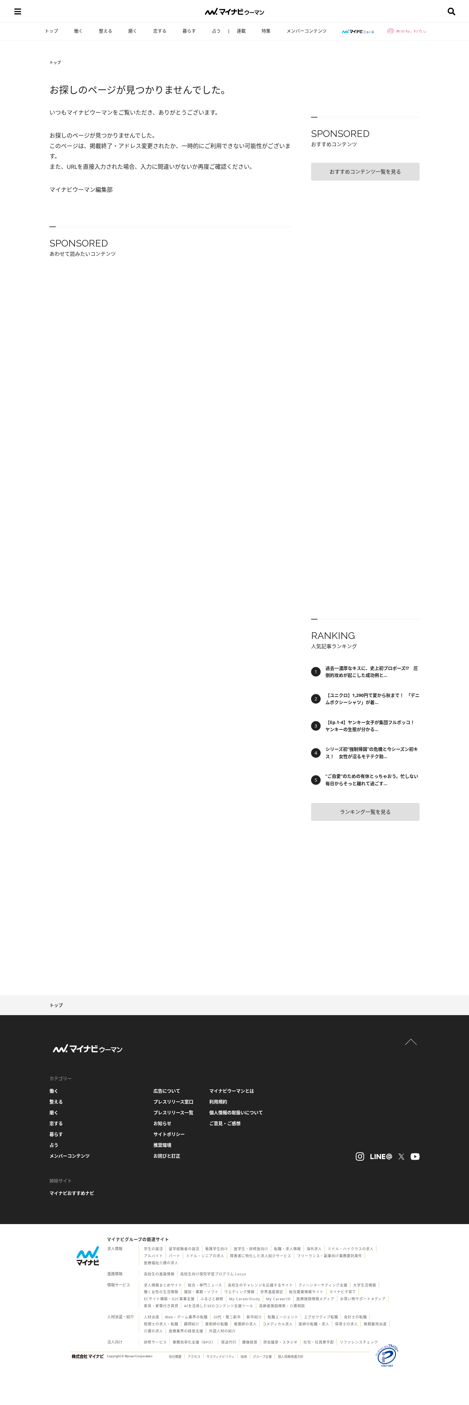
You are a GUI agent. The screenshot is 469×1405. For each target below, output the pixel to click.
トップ (51, 31)
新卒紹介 (254, 1317)
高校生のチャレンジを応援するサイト (260, 1285)
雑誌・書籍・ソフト (201, 1291)
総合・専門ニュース (205, 1285)
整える (105, 31)
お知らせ (162, 1123)
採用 (244, 1356)
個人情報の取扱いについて (236, 1112)
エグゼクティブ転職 (321, 1317)
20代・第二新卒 (227, 1317)
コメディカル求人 (278, 1324)
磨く (132, 31)
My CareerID (278, 1298)
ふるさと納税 (211, 1298)
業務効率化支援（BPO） (194, 1342)
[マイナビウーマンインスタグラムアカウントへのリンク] (360, 1156)
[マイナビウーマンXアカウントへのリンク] (401, 1156)
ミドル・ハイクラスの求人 (351, 1248)
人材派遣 (151, 1317)
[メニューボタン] (17, 11)
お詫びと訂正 (166, 1156)
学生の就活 (153, 1248)
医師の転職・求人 (314, 1324)
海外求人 (314, 1248)
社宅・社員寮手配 (318, 1342)
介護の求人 (153, 1331)
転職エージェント (283, 1317)
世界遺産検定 (271, 1291)
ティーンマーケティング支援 (323, 1285)
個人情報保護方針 (290, 1356)
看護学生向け (216, 1248)
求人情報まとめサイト (163, 1285)
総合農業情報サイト (306, 1291)
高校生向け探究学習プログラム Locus (213, 1274)
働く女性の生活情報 (161, 1291)
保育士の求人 (346, 1324)
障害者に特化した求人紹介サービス (260, 1255)
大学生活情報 (364, 1285)
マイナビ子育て (342, 1291)
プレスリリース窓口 (173, 1102)
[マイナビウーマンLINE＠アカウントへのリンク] (381, 1156)
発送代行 (228, 1342)
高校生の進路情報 (159, 1274)
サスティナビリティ (220, 1356)
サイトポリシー (169, 1134)
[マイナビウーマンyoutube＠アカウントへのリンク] (415, 1156)
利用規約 (218, 1102)
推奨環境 (162, 1145)
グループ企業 (262, 1356)
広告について (166, 1091)
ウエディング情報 (239, 1291)
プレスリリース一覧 (173, 1112)
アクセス (194, 1356)
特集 (266, 31)
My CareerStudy (244, 1298)
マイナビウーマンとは (231, 1091)
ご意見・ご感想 (225, 1123)
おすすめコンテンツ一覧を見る (365, 171)
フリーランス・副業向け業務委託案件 (329, 1255)
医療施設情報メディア (315, 1298)
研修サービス (155, 1342)
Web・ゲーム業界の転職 (186, 1317)
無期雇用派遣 (375, 1324)
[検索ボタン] (451, 11)
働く (78, 31)
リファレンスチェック (359, 1342)
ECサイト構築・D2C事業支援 (169, 1298)
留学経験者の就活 (184, 1248)
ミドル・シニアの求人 (205, 1255)
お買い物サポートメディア (363, 1298)
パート (174, 1255)
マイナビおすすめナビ (71, 1193)
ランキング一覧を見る (365, 811)
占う (216, 31)
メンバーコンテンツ (307, 31)
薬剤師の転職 (216, 1324)
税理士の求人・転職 (161, 1324)
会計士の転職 (355, 1317)
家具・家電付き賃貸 (161, 1305)
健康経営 (249, 1342)
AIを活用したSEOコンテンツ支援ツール (218, 1305)
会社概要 (175, 1356)
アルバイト (153, 1255)
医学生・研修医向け (251, 1248)
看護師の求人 (245, 1324)
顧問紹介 (191, 1324)
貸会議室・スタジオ (280, 1342)
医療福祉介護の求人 (161, 1262)
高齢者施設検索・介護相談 (282, 1305)
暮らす (189, 31)
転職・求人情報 (287, 1248)
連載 (241, 31)
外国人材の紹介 (222, 1331)
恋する (160, 31)
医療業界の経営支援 (186, 1331)
